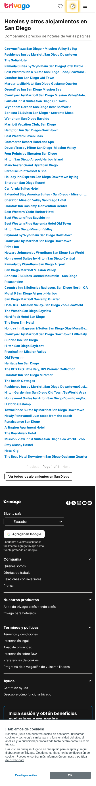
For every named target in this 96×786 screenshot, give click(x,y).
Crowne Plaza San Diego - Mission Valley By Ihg (40, 48)
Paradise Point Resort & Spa (25, 171)
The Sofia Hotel (15, 60)
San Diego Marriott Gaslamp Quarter (32, 299)
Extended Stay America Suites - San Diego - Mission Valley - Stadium (48, 194)
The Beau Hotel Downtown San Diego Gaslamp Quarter (46, 456)
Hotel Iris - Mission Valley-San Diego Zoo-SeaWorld (43, 305)
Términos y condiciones (21, 634)
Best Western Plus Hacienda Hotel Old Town (37, 223)
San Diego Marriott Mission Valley (30, 270)
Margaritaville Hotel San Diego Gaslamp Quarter (40, 83)
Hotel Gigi (11, 451)
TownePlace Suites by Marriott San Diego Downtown (44, 410)
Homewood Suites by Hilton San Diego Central (39, 258)
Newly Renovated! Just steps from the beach (38, 416)
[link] (60, 6)
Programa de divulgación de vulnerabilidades (37, 667)
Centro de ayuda (16, 688)
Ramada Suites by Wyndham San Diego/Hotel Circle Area (47, 66)
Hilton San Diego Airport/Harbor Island (33, 159)
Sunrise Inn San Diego (21, 340)
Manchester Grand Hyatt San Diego (31, 165)
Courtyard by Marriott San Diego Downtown (37, 241)
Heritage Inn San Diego (21, 363)
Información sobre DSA (20, 654)
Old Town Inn (14, 357)
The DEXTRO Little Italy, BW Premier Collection (39, 369)
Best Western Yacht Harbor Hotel (29, 212)
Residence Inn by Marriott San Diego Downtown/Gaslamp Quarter (48, 386)
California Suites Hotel (21, 188)
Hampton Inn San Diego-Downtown (31, 130)
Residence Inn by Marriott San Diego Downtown (40, 54)
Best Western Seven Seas (23, 136)
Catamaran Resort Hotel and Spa (29, 142)
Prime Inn (11, 247)
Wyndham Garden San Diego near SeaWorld (37, 107)
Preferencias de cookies (21, 660)
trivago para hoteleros (20, 613)
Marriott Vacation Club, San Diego (30, 124)
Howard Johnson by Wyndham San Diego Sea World (44, 252)
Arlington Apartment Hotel (24, 427)
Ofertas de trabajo (17, 572)
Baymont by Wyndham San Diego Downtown (38, 235)
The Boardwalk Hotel (20, 433)
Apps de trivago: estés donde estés (30, 606)
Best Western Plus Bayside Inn (27, 217)
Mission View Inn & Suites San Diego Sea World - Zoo (44, 439)
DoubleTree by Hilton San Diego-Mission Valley (40, 147)
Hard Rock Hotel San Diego (24, 316)
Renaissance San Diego (22, 421)
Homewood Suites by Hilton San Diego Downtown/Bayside (48, 398)
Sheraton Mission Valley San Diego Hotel (35, 200)
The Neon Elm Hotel (19, 322)
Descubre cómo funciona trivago (27, 694)
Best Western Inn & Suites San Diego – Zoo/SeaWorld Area (48, 72)
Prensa (9, 585)
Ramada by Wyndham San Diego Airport (34, 264)
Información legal (16, 641)
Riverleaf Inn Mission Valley (25, 351)
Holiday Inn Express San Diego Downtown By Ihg (41, 177)
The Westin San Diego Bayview (27, 311)
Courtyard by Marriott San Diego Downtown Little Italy (45, 334)
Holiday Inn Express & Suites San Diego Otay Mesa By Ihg (47, 328)
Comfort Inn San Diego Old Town (29, 78)
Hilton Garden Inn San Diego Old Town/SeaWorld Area (45, 392)
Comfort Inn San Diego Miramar (28, 375)
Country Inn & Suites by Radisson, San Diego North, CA (46, 287)
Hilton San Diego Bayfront (24, 346)
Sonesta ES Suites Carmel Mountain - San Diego (40, 276)
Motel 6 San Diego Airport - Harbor (30, 293)
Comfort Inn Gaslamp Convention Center (35, 206)
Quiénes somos (15, 566)
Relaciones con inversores (22, 579)
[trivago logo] (17, 6)
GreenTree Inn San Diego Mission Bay (32, 89)
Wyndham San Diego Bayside (26, 118)
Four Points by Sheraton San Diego (30, 153)
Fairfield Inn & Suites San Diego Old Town (35, 101)
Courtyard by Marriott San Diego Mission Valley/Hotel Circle (48, 95)
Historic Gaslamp (17, 404)
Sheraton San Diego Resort (24, 182)
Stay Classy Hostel (18, 445)
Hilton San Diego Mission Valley (28, 229)
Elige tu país (12, 513)
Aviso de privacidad (18, 647)
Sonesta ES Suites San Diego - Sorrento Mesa (38, 113)
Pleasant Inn (13, 282)
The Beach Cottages (19, 381)
